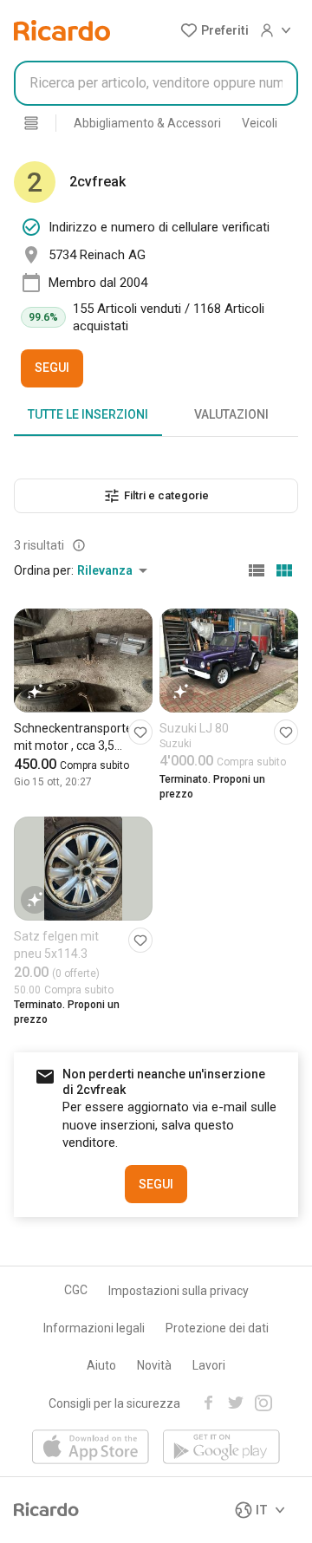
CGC (76, 1290)
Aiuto (101, 1365)
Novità (154, 1365)
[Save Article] (140, 732)
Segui (52, 367)
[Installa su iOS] (90, 1448)
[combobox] (156, 83)
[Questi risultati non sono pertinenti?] (79, 545)
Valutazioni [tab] (231, 414)
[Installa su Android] (221, 1448)
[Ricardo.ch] (62, 30)
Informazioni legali (94, 1328)
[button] (214, 30)
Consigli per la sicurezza (114, 1403)
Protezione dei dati (217, 1328)
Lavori (208, 1365)
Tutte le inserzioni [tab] (88, 414)
